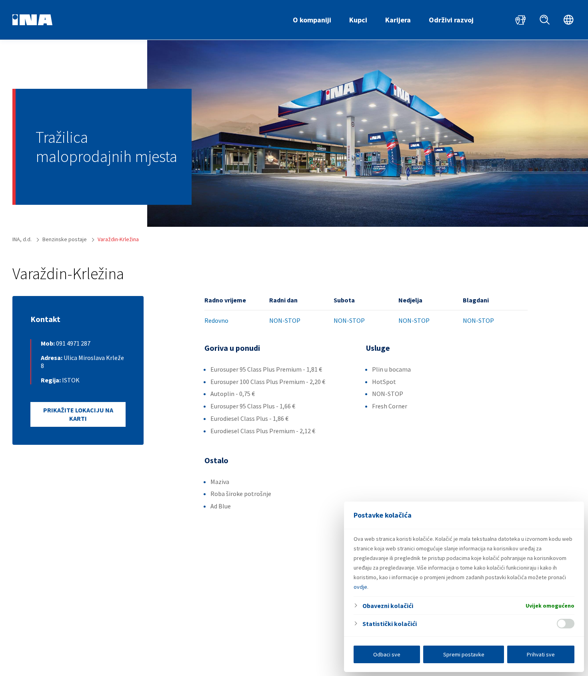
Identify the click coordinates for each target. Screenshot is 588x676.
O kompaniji (312, 19)
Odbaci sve (386, 654)
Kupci (358, 19)
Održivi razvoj (451, 19)
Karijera (398, 19)
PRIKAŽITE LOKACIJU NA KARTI (78, 414)
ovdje (360, 586)
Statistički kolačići (389, 624)
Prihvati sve (541, 654)
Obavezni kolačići (387, 606)
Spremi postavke (463, 654)
